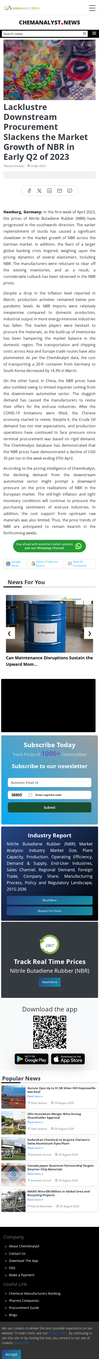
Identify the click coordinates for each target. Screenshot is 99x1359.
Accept (11, 1354)
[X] (39, 190)
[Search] (85, 33)
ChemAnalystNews (49, 22)
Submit (49, 807)
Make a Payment (21, 1275)
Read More (49, 982)
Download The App (23, 1260)
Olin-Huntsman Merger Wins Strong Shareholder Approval (54, 1115)
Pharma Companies (23, 1300)
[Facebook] (29, 190)
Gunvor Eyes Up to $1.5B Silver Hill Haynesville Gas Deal (61, 1090)
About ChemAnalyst (23, 1246)
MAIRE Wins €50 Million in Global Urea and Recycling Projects (58, 1193)
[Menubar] (92, 8)
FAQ (11, 1268)
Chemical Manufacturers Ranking (34, 1293)
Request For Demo (49, 911)
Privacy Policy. (58, 1333)
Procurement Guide (23, 1307)
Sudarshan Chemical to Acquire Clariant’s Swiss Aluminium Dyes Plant (58, 1141)
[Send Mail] (60, 190)
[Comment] (70, 190)
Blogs (12, 1315)
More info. (22, 1343)
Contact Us (17, 1253)
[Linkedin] (49, 190)
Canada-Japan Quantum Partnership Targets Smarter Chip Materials (60, 1167)
